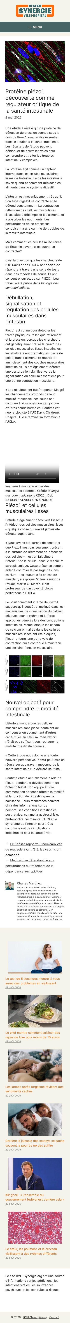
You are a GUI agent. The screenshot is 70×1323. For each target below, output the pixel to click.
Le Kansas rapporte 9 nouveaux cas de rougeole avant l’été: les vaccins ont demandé (33, 849)
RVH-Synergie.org (35, 1317)
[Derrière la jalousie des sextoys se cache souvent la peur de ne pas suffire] (35, 1133)
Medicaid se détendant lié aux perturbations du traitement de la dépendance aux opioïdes (29, 866)
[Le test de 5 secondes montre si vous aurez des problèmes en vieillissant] (35, 971)
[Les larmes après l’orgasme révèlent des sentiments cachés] (35, 1079)
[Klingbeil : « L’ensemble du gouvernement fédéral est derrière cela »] (35, 1187)
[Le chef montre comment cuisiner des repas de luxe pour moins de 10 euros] (35, 1025)
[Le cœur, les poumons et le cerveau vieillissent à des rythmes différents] (35, 1241)
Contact (54, 1317)
